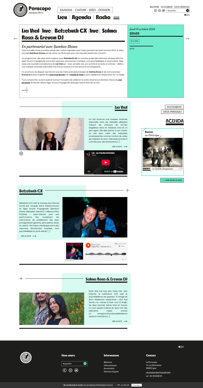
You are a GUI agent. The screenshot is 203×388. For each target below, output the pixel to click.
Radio (103, 16)
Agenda (81, 16)
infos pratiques (182, 7)
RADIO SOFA (68, 261)
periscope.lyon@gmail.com (158, 372)
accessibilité (167, 7)
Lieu (62, 16)
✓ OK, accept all (122, 385)
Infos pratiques (110, 365)
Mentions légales (111, 371)
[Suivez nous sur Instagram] (160, 10)
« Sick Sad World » (57, 74)
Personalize (137, 385)
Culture (80, 10)
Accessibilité (109, 368)
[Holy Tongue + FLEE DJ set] (16, 38)
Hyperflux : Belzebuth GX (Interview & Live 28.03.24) (87, 261)
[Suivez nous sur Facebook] (156, 10)
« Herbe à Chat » (77, 74)
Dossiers (104, 10)
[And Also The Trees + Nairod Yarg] (187, 38)
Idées (92, 10)
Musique (66, 10)
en (188, 14)
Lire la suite (117, 147)
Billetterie (108, 362)
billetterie (154, 7)
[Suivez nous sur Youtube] (163, 10)
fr (185, 14)
